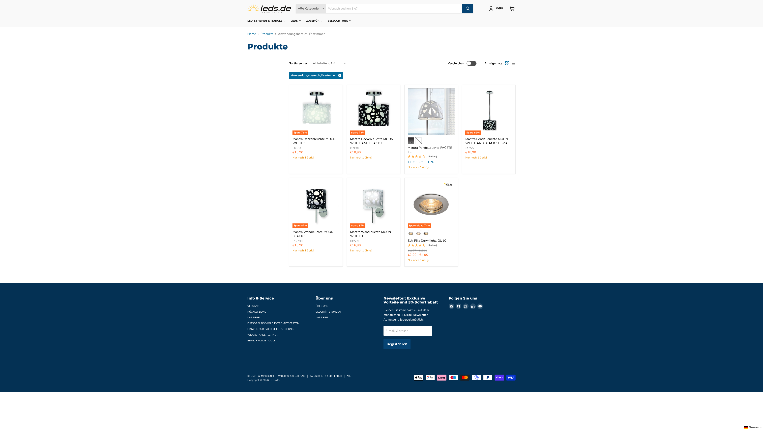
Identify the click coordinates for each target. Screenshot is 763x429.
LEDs (295, 21)
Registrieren (397, 344)
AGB (349, 376)
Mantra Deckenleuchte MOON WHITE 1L (314, 141)
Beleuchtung (338, 21)
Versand (253, 306)
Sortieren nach (299, 63)
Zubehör (313, 21)
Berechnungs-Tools (261, 340)
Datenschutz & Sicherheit (326, 376)
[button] (431, 156)
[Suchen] (467, 8)
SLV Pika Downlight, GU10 (427, 241)
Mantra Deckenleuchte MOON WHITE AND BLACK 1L (371, 141)
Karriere (253, 317)
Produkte (267, 34)
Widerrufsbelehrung (291, 376)
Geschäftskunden (328, 312)
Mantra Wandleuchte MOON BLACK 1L (312, 234)
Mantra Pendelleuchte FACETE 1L (430, 150)
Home (251, 34)
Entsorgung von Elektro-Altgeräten (273, 323)
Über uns (322, 306)
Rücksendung (256, 312)
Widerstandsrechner (262, 335)
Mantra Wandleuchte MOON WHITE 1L (370, 234)
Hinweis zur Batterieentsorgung (270, 329)
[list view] (513, 63)
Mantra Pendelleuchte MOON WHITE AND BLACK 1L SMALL (488, 141)
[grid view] (507, 63)
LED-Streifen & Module (265, 21)
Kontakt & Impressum (260, 376)
